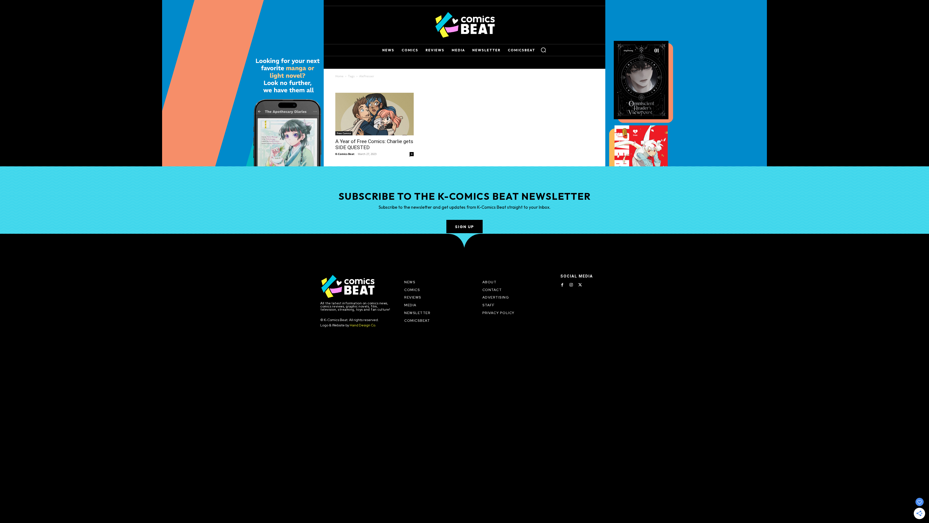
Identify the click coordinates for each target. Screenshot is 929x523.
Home (339, 76)
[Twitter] (580, 285)
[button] (543, 50)
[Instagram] (571, 285)
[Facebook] (562, 285)
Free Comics (344, 133)
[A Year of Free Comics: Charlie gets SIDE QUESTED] (374, 114)
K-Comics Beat (344, 154)
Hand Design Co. (363, 325)
